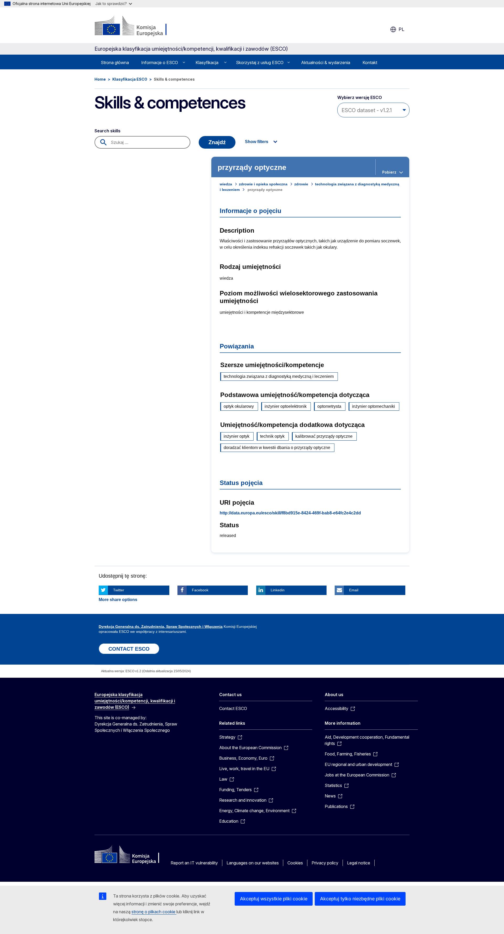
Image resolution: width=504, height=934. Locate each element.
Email (353, 590)
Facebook (200, 590)
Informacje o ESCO (159, 62)
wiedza (226, 184)
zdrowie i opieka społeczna (263, 184)
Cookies (295, 862)
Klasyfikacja (207, 62)
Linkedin (278, 590)
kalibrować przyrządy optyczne (324, 436)
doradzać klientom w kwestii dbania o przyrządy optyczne (277, 447)
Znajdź (217, 142)
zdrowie (301, 184)
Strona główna (115, 62)
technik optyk (272, 436)
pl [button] (401, 29)
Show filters (256, 141)
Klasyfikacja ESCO (129, 79)
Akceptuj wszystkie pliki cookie (273, 898)
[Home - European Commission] (136, 26)
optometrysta (329, 406)
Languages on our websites (253, 862)
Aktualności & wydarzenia (325, 62)
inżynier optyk (236, 436)
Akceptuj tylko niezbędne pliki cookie (360, 898)
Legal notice (358, 862)
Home (100, 79)
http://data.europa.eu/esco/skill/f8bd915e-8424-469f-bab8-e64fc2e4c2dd (290, 513)
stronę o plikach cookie (154, 911)
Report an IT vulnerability (194, 862)
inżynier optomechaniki (373, 406)
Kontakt (370, 62)
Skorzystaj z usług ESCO (260, 62)
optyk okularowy (239, 406)
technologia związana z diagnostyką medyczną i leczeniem (279, 376)
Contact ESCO (233, 708)
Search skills (107, 130)
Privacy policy (325, 862)
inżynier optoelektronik (286, 406)
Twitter (118, 590)
